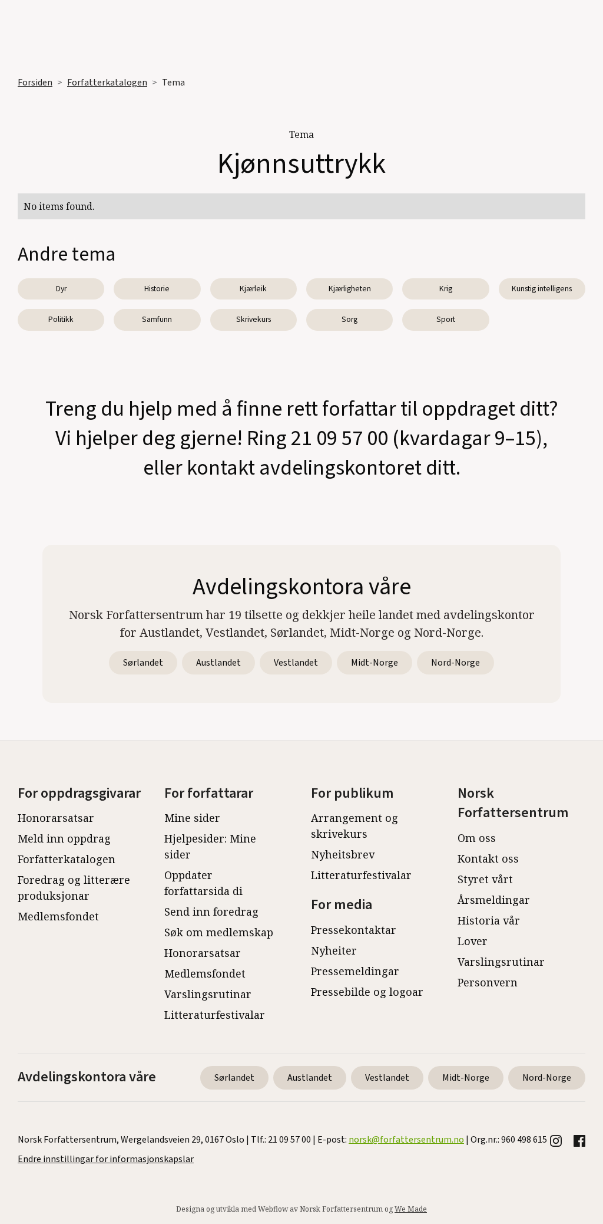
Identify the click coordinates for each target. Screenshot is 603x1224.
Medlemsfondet (58, 916)
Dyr (61, 288)
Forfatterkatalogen (107, 82)
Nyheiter (334, 950)
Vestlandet (296, 662)
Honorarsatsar (56, 818)
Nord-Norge (455, 662)
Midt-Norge (374, 662)
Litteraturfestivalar (214, 1015)
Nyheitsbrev (343, 854)
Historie (157, 288)
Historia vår (489, 920)
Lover (473, 941)
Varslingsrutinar (207, 994)
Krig (445, 288)
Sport (445, 319)
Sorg (349, 319)
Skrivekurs (253, 319)
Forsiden (35, 82)
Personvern (488, 982)
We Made (411, 1209)
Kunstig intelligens (542, 288)
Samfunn (157, 319)
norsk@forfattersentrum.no (406, 1139)
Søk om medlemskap (218, 932)
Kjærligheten (350, 288)
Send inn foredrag (211, 911)
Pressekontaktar (353, 930)
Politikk (61, 319)
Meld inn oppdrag (64, 838)
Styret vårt (485, 879)
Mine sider (192, 818)
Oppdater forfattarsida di (203, 883)
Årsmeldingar (494, 900)
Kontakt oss (488, 858)
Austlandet (218, 662)
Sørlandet (143, 662)
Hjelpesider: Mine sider (210, 846)
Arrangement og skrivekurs (354, 826)
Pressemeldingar (355, 971)
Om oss (477, 838)
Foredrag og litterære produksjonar (74, 888)
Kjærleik (253, 288)
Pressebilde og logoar (367, 992)
